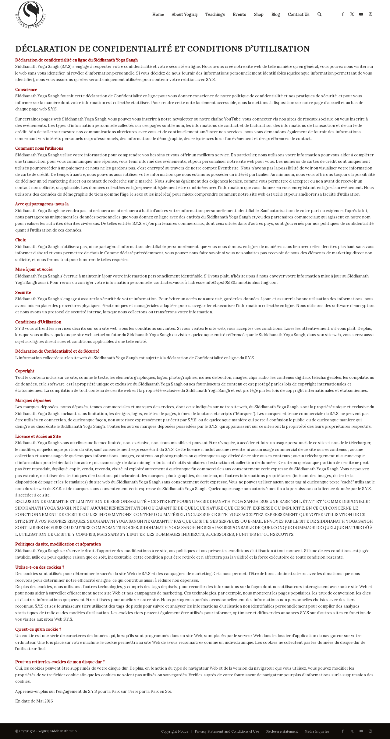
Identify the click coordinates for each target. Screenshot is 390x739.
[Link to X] (351, 14)
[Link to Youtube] (361, 14)
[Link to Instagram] (370, 14)
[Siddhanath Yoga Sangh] (30, 14)
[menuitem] (158, 14)
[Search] (319, 14)
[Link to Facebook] (342, 14)
